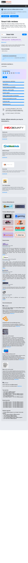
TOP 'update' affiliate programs (9, 392)
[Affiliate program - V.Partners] (8, 235)
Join (24, 34)
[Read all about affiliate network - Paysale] (20, 206)
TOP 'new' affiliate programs (8, 395)
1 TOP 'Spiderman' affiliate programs (10, 415)
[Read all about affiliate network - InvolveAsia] (14, 292)
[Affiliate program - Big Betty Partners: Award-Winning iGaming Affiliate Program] (8, 222)
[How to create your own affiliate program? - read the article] (5, 382)
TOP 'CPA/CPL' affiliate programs (9, 391)
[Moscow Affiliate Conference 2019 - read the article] (5, 351)
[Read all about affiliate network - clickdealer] (14, 270)
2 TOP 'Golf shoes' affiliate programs (10, 418)
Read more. (12, 313)
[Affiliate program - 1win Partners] (8, 216)
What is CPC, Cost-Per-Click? (8, 369)
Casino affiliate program (6, 41)
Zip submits (19, 41)
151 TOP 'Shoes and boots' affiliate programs (11, 414)
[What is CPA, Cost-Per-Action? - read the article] (5, 332)
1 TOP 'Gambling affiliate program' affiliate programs (12, 417)
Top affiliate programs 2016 (16, 39)
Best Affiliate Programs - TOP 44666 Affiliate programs (13, 404)
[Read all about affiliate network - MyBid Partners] (14, 244)
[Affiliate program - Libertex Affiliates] (20, 235)
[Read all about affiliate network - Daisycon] (14, 257)
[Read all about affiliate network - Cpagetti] (8, 206)
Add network (5, 16)
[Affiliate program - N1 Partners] (8, 228)
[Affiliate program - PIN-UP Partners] (20, 228)
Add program (14, 16)
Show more (3, 42)
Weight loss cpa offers (6, 39)
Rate (5, 77)
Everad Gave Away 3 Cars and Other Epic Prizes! (11, 322)
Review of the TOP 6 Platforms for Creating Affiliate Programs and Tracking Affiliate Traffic (14, 308)
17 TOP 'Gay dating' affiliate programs (10, 416)
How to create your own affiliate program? (10, 384)
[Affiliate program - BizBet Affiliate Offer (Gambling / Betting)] (20, 222)
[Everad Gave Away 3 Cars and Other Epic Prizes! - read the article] (5, 318)
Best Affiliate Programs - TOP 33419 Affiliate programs (13, 393)
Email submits (14, 41)
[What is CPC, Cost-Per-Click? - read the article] (5, 365)
